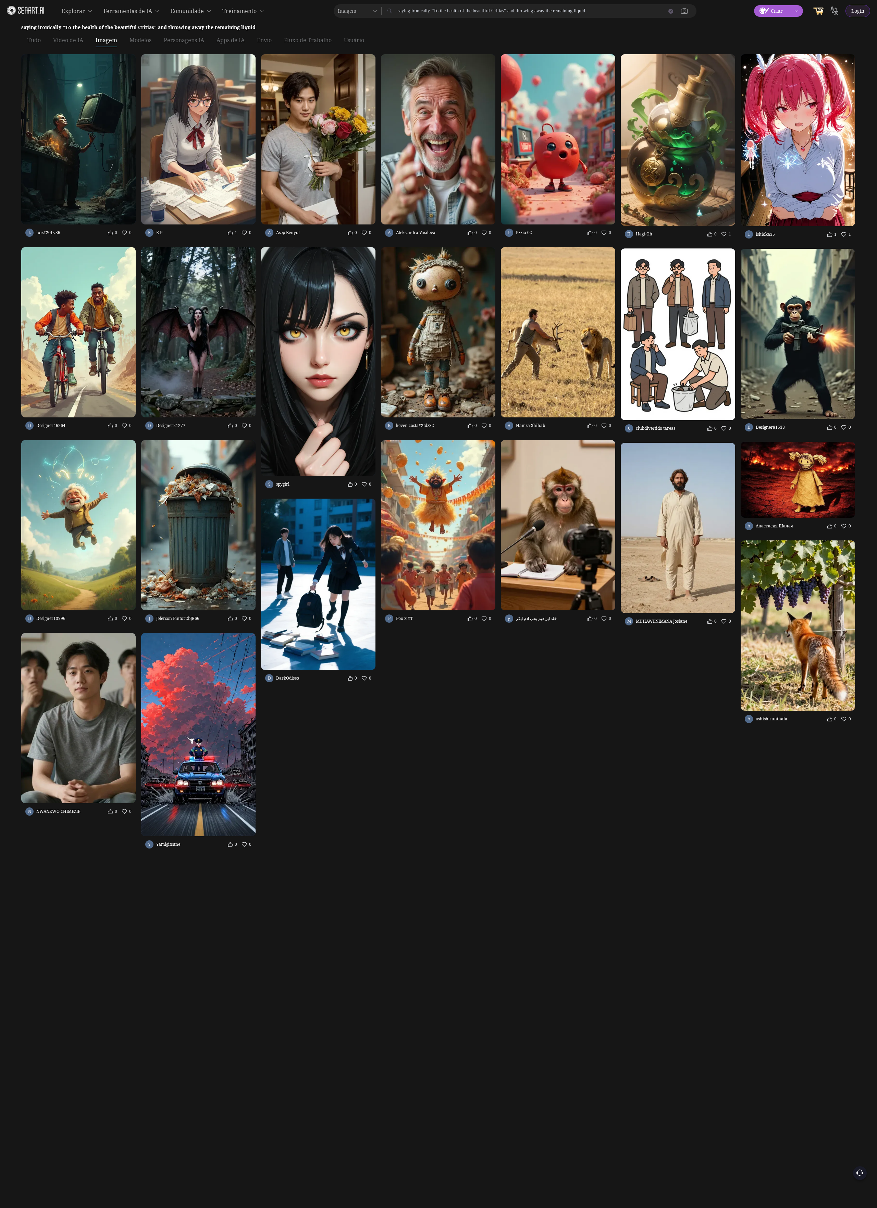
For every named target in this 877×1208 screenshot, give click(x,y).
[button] (684, 11)
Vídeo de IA (68, 40)
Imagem (106, 40)
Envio (264, 40)
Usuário (354, 40)
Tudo (34, 40)
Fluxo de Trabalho (308, 40)
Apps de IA (231, 40)
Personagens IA (184, 40)
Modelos (140, 40)
